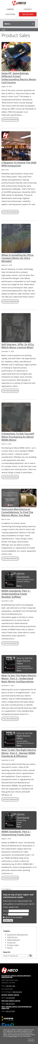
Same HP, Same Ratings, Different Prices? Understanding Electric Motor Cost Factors (18, 78)
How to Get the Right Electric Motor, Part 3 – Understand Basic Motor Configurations (18, 678)
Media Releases (13, 940)
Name (5, 911)
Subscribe (8, 920)
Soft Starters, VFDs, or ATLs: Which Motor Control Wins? (17, 346)
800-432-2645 (17, 992)
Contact (28, 9)
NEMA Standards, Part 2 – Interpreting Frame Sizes (16, 833)
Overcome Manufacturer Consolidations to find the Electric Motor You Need (17, 512)
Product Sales (13, 945)
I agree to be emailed (13, 917)
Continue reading (10, 119)
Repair (10, 948)
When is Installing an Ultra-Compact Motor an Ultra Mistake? (17, 258)
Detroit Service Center (10, 995)
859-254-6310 (10, 1004)
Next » (8, 889)
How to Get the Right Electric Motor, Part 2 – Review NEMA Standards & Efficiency (18, 753)
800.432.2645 (28, 14)
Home (3, 30)
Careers (10, 9)
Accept (31, 1040)
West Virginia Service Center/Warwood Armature (16, 1007)
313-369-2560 (10, 998)
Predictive (11, 942)
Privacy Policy (12, 1036)
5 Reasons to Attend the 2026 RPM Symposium (18, 164)
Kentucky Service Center (10, 1001)
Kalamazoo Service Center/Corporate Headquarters (16, 976)
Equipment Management (17, 934)
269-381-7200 (10, 986)
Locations (10, 14)
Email (5, 914)
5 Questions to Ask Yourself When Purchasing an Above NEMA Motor (17, 436)
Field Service (12, 937)
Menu (7, 23)
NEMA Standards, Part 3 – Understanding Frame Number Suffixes (16, 593)
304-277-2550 (10, 1011)
